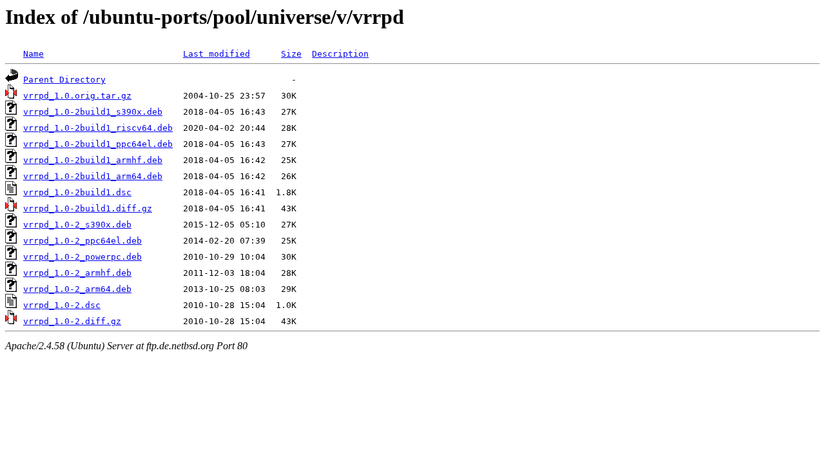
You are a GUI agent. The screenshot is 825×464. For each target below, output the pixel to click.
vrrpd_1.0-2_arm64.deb (77, 289)
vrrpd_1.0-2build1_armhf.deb (92, 160)
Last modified (216, 54)
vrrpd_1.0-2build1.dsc (77, 192)
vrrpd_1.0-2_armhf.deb (77, 273)
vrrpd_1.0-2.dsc (62, 305)
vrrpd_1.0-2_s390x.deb (77, 224)
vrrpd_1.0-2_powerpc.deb (82, 257)
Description (340, 54)
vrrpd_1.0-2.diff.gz (72, 321)
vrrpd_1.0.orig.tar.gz (77, 96)
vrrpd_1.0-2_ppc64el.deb (82, 241)
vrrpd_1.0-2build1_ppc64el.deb (98, 144)
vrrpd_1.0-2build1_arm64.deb (92, 176)
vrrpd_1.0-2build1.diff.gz (87, 208)
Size (291, 54)
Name (33, 54)
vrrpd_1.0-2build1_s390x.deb (92, 112)
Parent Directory (64, 79)
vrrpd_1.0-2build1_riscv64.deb (98, 128)
